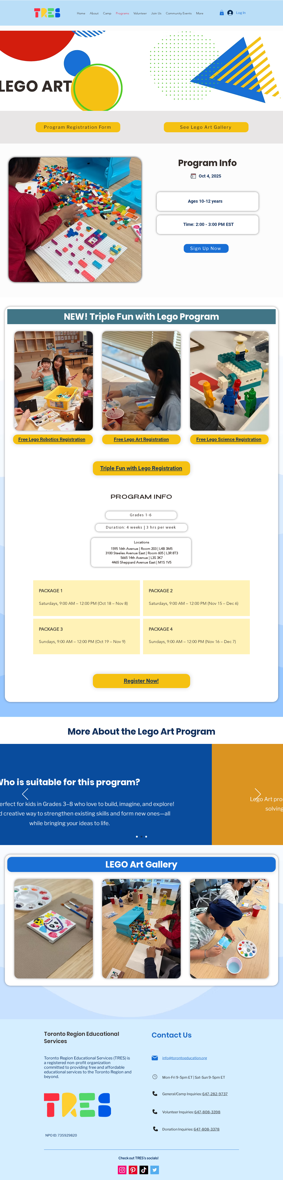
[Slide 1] (137, 837)
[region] (53, 381)
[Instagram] (122, 1170)
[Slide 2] (141, 837)
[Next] (258, 794)
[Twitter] (154, 1170)
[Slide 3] (146, 837)
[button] (179, 13)
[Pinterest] (133, 1170)
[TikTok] (144, 1170)
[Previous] (25, 794)
